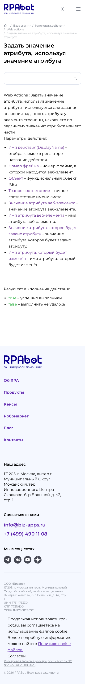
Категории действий (50, 25)
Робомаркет (16, 416)
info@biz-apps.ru (25, 525)
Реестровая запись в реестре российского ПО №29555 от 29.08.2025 (38, 663)
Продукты (14, 392)
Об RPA (11, 380)
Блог (8, 428)
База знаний (22, 25)
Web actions (15, 29)
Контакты (13, 440)
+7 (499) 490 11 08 (25, 534)
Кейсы (10, 404)
